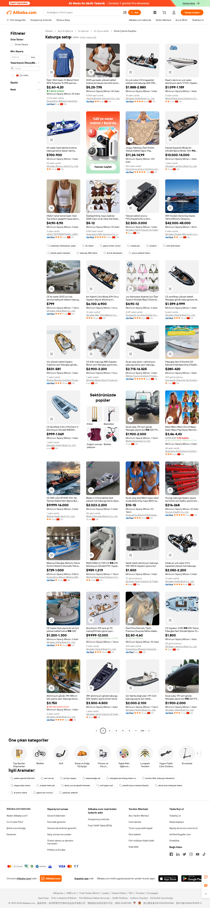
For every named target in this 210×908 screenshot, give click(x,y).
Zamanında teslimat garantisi (61, 828)
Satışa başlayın (176, 822)
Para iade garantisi (56, 822)
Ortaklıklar (174, 840)
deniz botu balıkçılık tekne (170, 785)
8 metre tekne (20, 793)
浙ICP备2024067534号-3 (189, 903)
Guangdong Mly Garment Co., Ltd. (103, 234)
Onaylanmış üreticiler (98, 819)
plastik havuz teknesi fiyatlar (136, 785)
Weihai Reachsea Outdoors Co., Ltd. (182, 98)
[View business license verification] (134, 903)
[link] (205, 877)
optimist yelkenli (70, 793)
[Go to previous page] (96, 731)
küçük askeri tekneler (60, 253)
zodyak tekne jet (47, 785)
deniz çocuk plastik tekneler (77, 785)
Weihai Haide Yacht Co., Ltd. (61, 516)
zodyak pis (135, 246)
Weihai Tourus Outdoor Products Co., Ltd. (142, 376)
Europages (152, 893)
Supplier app (81, 878)
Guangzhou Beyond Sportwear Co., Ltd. (142, 515)
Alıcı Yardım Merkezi (139, 815)
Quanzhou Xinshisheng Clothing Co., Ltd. (182, 451)
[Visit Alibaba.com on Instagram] (191, 854)
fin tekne (89, 246)
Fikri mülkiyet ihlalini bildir (141, 840)
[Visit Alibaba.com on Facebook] (171, 854)
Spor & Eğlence (65, 31)
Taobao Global (118, 893)
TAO (130, 893)
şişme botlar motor (112, 246)
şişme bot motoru (45, 793)
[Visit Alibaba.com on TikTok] (204, 854)
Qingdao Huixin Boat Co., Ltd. (61, 445)
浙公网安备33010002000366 (158, 903)
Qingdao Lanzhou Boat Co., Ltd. (181, 166)
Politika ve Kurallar (56, 849)
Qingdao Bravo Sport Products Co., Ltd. (103, 380)
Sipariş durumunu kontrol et (183, 828)
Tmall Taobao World (89, 893)
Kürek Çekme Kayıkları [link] (125, 31)
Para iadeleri (135, 834)
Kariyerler (11, 834)
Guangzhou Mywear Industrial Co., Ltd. (63, 101)
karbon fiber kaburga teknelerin (160, 778)
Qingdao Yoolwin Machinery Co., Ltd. (182, 234)
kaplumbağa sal (93, 778)
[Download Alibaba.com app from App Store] (168, 878)
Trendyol (140, 893)
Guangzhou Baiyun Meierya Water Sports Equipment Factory (63, 577)
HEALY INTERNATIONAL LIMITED (63, 234)
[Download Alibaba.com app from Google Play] (192, 878)
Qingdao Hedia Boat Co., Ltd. (140, 98)
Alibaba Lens (24, 878)
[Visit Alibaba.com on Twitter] (184, 854)
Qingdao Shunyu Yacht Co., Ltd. (62, 166)
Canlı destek (135, 822)
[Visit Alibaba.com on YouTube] (198, 854)
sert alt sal (49, 778)
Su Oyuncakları (101, 31)
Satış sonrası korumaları (59, 834)
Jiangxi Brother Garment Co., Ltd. (103, 98)
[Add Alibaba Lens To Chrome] (51, 878)
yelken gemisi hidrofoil (24, 778)
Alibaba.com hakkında (19, 808)
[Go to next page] (149, 731)
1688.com (71, 893)
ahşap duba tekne (22, 785)
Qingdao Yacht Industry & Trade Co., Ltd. (142, 230)
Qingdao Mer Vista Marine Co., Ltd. (103, 315)
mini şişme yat (106, 785)
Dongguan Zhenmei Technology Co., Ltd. (182, 380)
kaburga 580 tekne (88, 253)
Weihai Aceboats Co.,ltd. (138, 441)
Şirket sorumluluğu (16, 828)
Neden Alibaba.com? (17, 815)
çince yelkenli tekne (141, 253)
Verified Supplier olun (180, 834)
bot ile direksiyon (114, 253)
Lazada (105, 893)
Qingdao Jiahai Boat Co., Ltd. (61, 310)
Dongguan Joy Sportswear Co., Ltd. (142, 315)
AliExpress (58, 893)
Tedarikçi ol (175, 815)
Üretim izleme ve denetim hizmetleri (60, 842)
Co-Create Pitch (15, 822)
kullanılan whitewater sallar (63, 246)
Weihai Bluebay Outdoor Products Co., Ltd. (63, 380)
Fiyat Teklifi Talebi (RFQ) (100, 825)
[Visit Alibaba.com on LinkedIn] (178, 854)
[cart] (164, 13)
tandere (153, 246)
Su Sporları (83, 31)
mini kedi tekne (173, 246)
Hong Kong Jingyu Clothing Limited (142, 169)
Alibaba (49, 31)
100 (142, 731)
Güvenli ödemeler (56, 815)
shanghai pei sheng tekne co (123, 778)
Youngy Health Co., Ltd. (177, 512)
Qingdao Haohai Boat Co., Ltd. (180, 315)
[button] (125, 12)
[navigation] (25, 381)
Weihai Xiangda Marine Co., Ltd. (102, 516)
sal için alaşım (69, 778)
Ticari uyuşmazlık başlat (140, 828)
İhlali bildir (134, 847)
